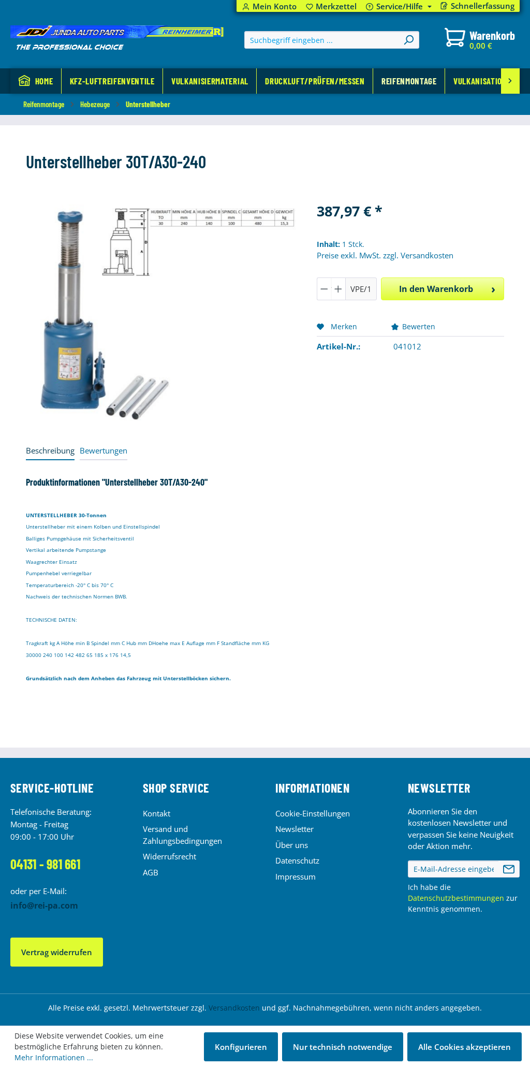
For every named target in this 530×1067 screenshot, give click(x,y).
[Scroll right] (510, 81)
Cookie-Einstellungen (312, 813)
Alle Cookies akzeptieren (464, 1047)
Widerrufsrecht (169, 856)
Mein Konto (275, 6)
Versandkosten (234, 1008)
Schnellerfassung (482, 6)
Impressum (295, 876)
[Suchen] (408, 40)
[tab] (50, 451)
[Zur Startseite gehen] (117, 37)
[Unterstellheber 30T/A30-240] (161, 312)
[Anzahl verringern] (324, 288)
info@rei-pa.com (44, 905)
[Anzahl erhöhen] (338, 288)
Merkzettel (331, 6)
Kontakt (156, 813)
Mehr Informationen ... (53, 1057)
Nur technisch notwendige (342, 1047)
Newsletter (294, 829)
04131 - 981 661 (45, 864)
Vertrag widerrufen (56, 952)
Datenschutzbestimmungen (456, 898)
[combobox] (322, 40)
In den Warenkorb (436, 289)
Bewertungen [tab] (103, 450)
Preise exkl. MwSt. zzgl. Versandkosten (385, 255)
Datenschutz (297, 860)
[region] (161, 312)
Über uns (291, 845)
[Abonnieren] (508, 869)
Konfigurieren (241, 1047)
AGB (150, 872)
